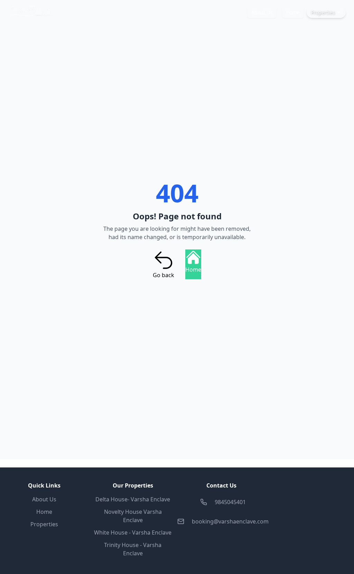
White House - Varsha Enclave (132, 532)
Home (293, 12)
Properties (323, 12)
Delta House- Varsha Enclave (132, 499)
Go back (163, 275)
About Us (261, 12)
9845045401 (230, 502)
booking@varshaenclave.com (230, 521)
